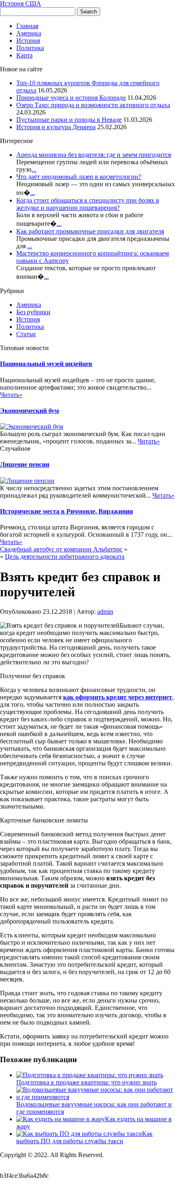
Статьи (26, 334)
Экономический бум (29, 410)
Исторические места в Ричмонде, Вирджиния (66, 511)
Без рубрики (33, 312)
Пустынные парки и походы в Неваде (69, 119)
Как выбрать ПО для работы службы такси (84, 1137)
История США (20, 3)
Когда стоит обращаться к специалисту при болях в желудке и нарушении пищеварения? (87, 204)
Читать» (11, 394)
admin (105, 611)
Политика (30, 47)
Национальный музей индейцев (46, 363)
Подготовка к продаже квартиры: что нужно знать (86, 1082)
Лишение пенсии (24, 464)
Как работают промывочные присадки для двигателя (90, 231)
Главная (27, 25)
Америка (28, 33)
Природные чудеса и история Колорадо (71, 97)
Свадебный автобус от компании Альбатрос (61, 549)
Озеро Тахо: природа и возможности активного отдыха (93, 104)
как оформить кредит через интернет (117, 697)
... (33, 169)
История (28, 40)
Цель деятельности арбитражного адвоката (65, 556)
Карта (24, 55)
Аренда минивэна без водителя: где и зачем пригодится (93, 154)
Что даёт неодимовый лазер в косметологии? (78, 176)
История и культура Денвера (56, 126)
